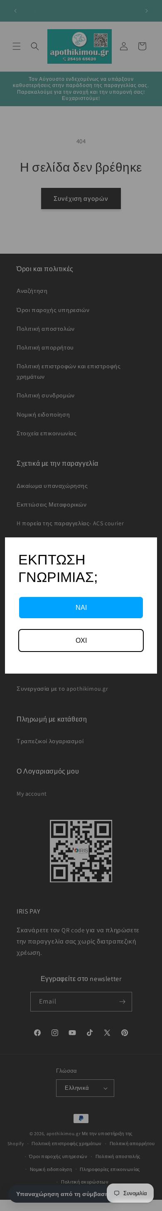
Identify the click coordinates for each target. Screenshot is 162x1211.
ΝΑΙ (81, 607)
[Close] (147, 547)
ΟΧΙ (81, 640)
